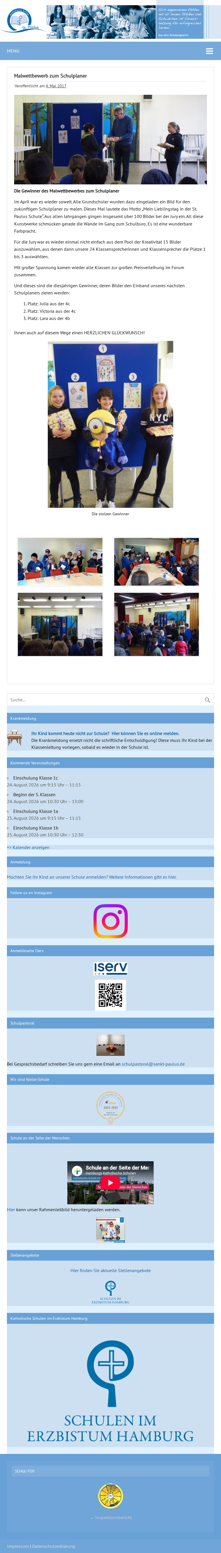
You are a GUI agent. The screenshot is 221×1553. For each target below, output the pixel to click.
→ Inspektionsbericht (110, 1517)
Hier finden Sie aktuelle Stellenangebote (111, 1270)
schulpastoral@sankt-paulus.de (153, 1064)
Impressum (18, 1546)
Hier (11, 1209)
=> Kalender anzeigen (28, 847)
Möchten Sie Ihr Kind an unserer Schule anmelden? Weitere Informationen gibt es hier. (91, 877)
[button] (62, 563)
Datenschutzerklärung (53, 1546)
